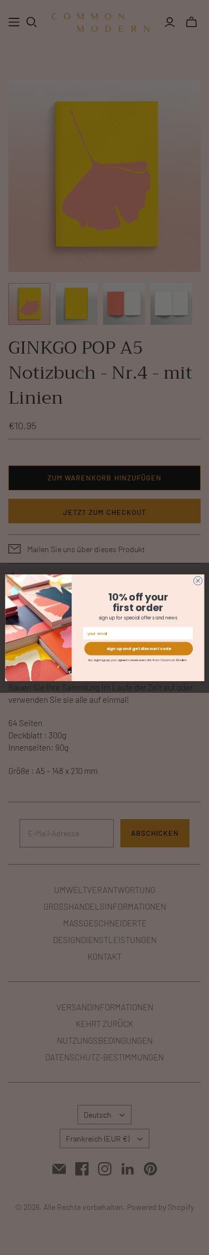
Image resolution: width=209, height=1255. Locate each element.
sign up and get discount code (138, 648)
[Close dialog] (197, 580)
